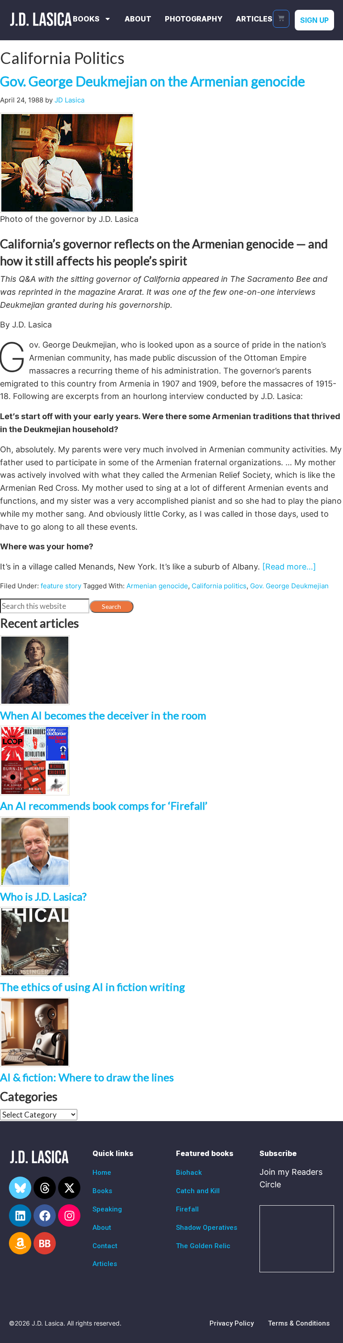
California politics (219, 586)
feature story (61, 586)
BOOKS (86, 18)
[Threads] (44, 1188)
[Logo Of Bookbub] (44, 1243)
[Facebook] (44, 1215)
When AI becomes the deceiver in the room (103, 715)
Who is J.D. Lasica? (43, 896)
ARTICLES (254, 18)
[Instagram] (69, 1215)
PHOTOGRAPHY (193, 18)
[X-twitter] (69, 1188)
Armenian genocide (157, 586)
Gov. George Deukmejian (289, 586)
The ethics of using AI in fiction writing (92, 986)
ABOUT (138, 18)
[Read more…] (289, 566)
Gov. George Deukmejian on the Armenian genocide (152, 81)
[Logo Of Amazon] (20, 1243)
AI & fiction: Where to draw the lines (87, 1077)
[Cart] (281, 19)
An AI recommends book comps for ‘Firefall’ (103, 805)
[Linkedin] (20, 1215)
